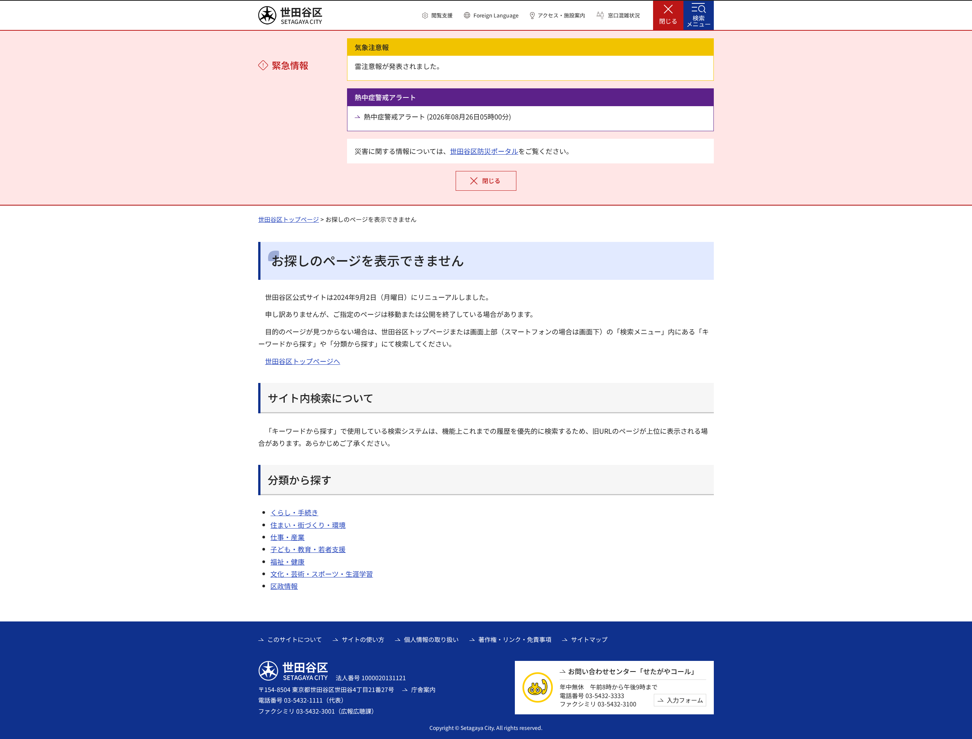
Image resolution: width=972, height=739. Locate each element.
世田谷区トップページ (288, 219)
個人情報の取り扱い (431, 639)
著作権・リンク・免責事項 (514, 639)
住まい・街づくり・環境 (308, 525)
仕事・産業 (287, 537)
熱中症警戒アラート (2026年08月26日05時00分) (437, 116)
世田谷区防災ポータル (484, 151)
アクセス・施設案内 (561, 15)
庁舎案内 (423, 689)
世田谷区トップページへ (302, 361)
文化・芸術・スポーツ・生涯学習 (321, 574)
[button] (437, 15)
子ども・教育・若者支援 (308, 549)
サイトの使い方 (363, 639)
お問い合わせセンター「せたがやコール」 (633, 671)
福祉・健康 (287, 561)
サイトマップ (589, 639)
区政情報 (284, 586)
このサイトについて (294, 639)
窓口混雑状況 (624, 15)
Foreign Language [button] (496, 15)
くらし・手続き (294, 512)
